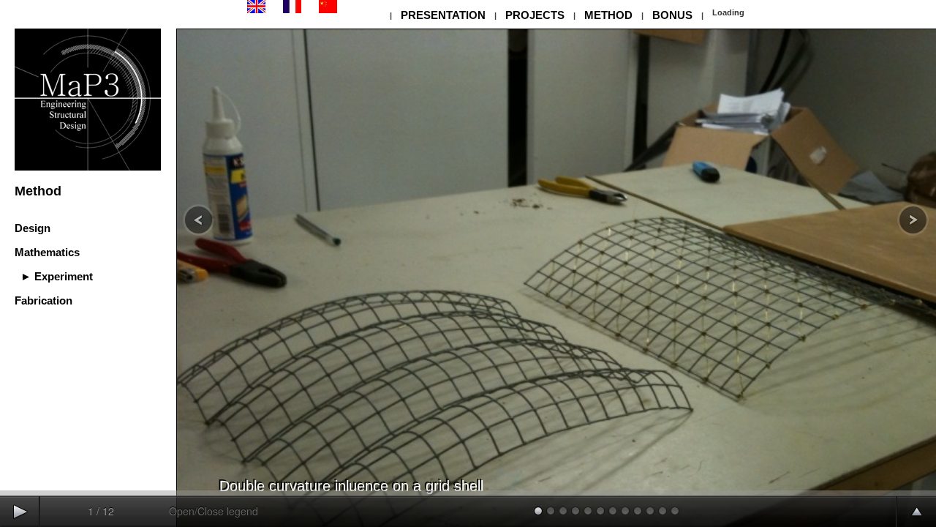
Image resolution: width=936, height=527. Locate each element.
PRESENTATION (443, 15)
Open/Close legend (213, 511)
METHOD (608, 15)
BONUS (672, 15)
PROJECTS (535, 15)
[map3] (256, 10)
